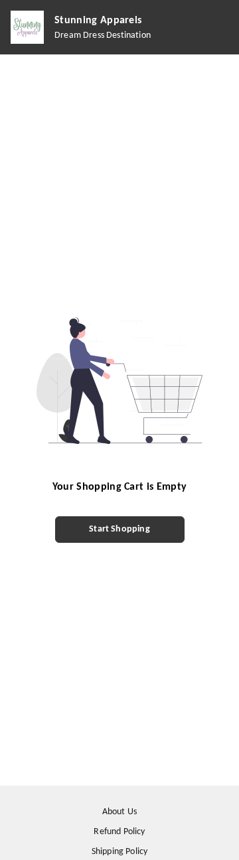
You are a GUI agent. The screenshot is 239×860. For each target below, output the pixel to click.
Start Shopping (119, 529)
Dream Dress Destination (102, 35)
